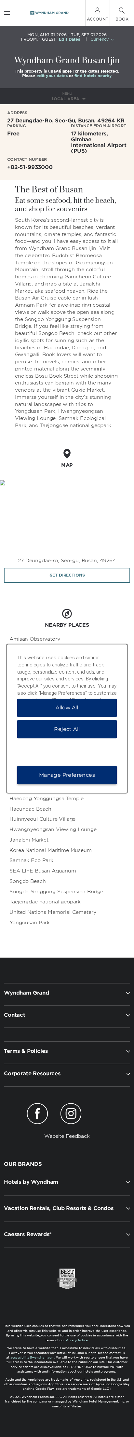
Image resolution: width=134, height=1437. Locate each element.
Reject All (67, 729)
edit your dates (52, 75)
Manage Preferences (67, 775)
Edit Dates (69, 39)
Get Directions (67, 575)
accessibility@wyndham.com (32, 1357)
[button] (67, 1182)
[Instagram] (70, 1114)
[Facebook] (37, 1114)
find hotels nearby (93, 75)
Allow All (67, 708)
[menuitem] (7, 13)
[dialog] (67, 718)
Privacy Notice (77, 1340)
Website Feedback (67, 1136)
